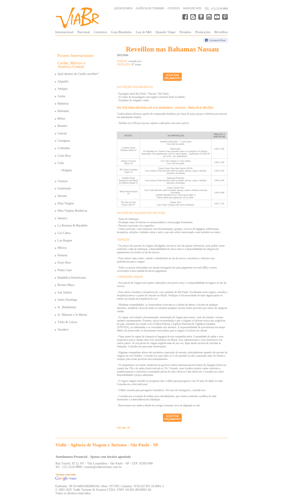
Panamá (62, 255)
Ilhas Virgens (65, 203)
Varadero (63, 329)
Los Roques (64, 240)
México (62, 247)
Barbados (63, 111)
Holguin (67, 170)
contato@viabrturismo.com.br (103, 467)
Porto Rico (64, 262)
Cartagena (63, 140)
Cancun (62, 133)
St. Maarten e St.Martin (72, 314)
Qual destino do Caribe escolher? (78, 74)
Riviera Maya (65, 285)
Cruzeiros (100, 32)
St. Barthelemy (66, 307)
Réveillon (221, 32)
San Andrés (64, 292)
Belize (61, 118)
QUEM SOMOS (123, 8)
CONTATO (174, 8)
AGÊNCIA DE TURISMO (150, 8)
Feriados (185, 32)
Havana (62, 196)
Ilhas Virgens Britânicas (72, 210)
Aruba (61, 96)
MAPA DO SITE (192, 8)
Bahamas (63, 103)
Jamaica (62, 218)
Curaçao (62, 181)
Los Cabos (64, 233)
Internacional (64, 32)
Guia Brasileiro (121, 32)
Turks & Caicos (67, 322)
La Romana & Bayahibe (72, 225)
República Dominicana (71, 277)
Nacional (83, 32)
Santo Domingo (67, 299)
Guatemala (64, 188)
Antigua (62, 88)
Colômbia (63, 148)
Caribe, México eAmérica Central (71, 65)
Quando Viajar (165, 32)
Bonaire (62, 125)
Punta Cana (64, 270)
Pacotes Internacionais (75, 55)
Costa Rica (64, 155)
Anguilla (62, 81)
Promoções (202, 32)
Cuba (60, 163)
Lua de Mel (143, 32)
